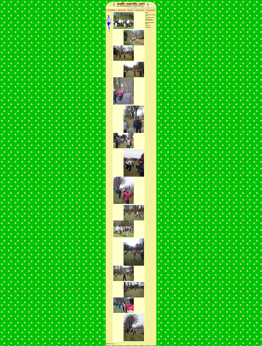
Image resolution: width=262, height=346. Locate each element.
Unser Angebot (121, 10)
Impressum (112, 343)
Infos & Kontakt (150, 10)
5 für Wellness (148, 27)
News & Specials (139, 10)
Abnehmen (130, 10)
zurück (107, 343)
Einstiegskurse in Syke (150, 17)
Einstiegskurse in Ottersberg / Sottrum (149, 20)
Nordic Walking (111, 10)
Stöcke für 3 (147, 25)
